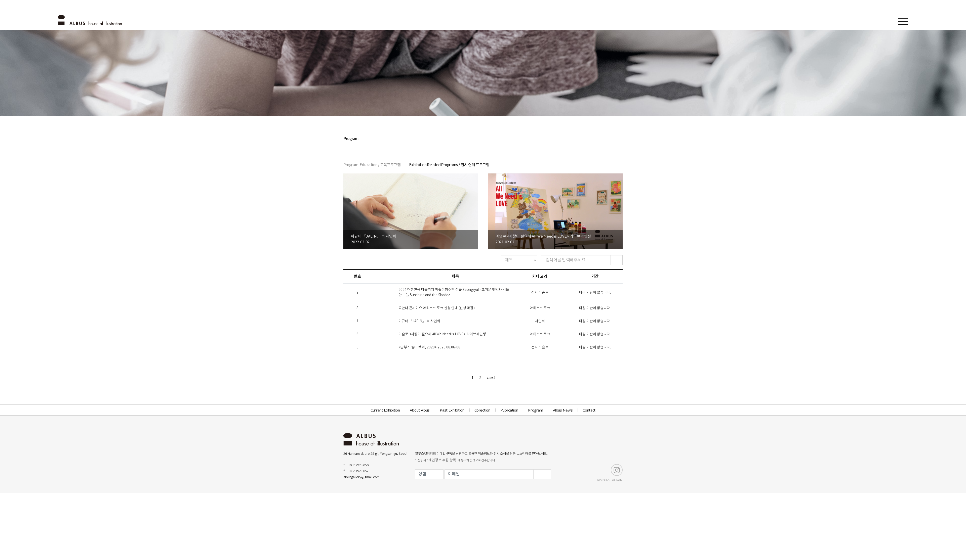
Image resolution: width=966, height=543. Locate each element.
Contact (589, 410)
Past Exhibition (452, 410)
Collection (482, 410)
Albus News (563, 410)
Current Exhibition (385, 410)
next (491, 377)
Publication (509, 410)
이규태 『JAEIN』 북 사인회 (419, 321)
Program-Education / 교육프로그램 (372, 165)
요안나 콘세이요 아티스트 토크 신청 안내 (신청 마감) (436, 308)
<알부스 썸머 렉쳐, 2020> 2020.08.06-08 (429, 347)
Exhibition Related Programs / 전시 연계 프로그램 (449, 165)
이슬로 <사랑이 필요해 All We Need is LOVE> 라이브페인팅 (442, 334)
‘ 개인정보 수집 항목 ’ (442, 460)
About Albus (420, 410)
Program (535, 410)
